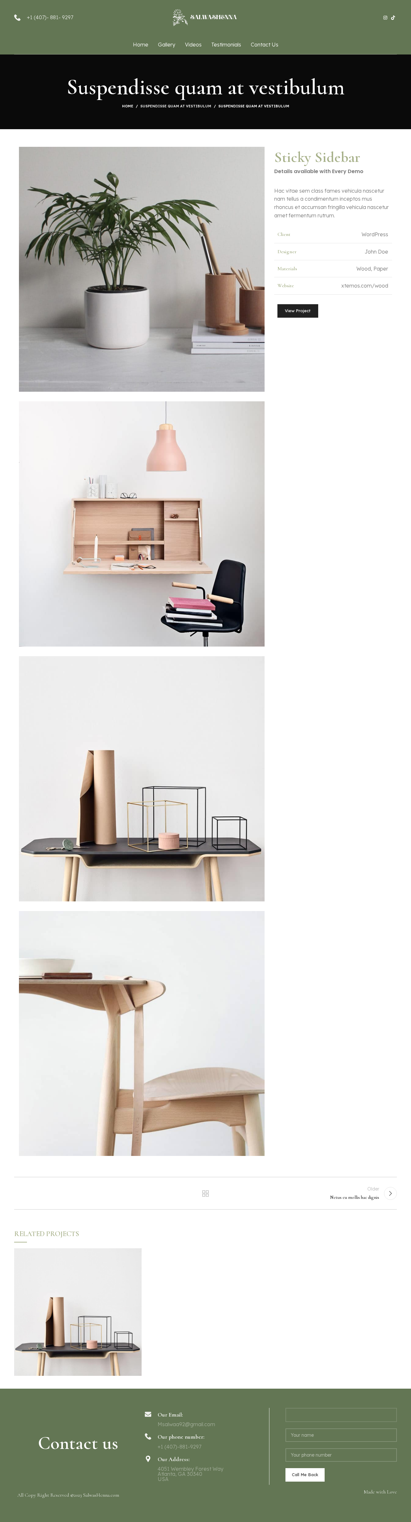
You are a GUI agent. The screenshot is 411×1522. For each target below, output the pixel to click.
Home (127, 106)
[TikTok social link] (393, 17)
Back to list (205, 1193)
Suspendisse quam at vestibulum (175, 106)
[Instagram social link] (385, 17)
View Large (137, 1253)
